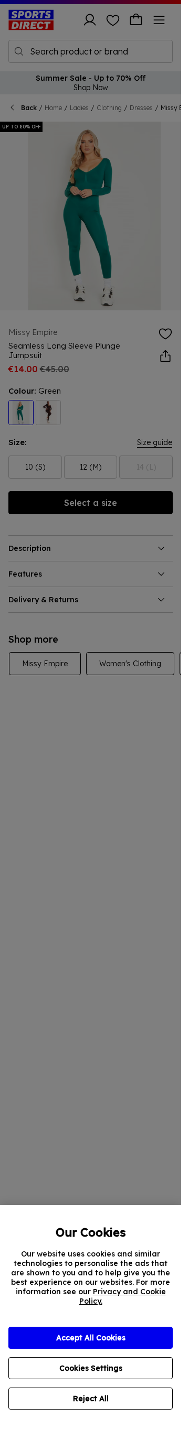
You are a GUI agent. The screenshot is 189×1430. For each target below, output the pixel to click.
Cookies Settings (90, 1368)
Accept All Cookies (90, 1337)
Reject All (91, 1398)
